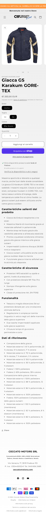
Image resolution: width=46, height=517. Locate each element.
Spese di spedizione (20, 100)
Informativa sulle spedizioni (16, 511)
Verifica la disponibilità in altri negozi (21, 172)
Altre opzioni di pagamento (23, 157)
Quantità (5, 131)
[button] (4, 17)
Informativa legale (35, 511)
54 (13, 117)
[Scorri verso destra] (28, 72)
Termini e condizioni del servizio (24, 507)
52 (6, 117)
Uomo (7, 108)
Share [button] (6, 430)
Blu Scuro (8, 126)
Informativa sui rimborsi (26, 500)
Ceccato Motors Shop (21, 497)
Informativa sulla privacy (24, 503)
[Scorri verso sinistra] (17, 72)
